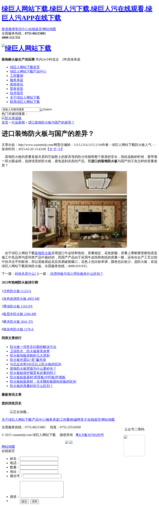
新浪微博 (8, 29)
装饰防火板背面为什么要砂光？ (33, 368)
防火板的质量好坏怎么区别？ (31, 386)
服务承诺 (16, 80)
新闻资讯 (16, 84)
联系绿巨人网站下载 (25, 102)
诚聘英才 (80, 419)
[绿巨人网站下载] (26, 48)
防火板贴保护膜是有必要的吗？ (33, 373)
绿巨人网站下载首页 (25, 67)
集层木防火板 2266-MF (19, 314)
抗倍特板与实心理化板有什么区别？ (76, 273)
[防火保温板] (12, 118)
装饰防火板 (43, 253)
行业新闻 (18, 122)
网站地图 (49, 29)
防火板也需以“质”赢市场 (28, 360)
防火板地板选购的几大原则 (30, 355)
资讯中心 (21, 29)
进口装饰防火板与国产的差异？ (51, 122)
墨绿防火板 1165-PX (18, 306)
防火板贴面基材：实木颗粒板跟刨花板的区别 (43, 381)
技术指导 (16, 93)
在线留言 (35, 29)
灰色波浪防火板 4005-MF (21, 298)
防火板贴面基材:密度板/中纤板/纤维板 (37, 377)
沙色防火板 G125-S (17, 291)
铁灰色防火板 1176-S (18, 329)
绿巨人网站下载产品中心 (28, 71)
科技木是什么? (25, 273)
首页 (5, 122)
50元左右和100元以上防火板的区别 (35, 364)
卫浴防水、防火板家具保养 (30, 351)
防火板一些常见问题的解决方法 (33, 347)
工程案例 (16, 75)
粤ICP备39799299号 (90, 435)
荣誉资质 (16, 88)
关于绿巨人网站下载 (25, 97)
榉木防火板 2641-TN (18, 321)
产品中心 (38, 419)
